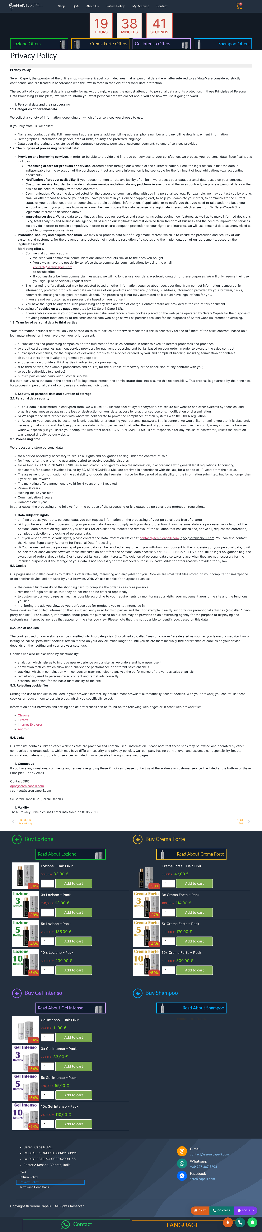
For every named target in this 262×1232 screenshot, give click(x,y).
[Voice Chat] (228, 1222)
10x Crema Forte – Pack (181, 953)
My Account (140, 6)
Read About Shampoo (203, 1008)
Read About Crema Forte (200, 854)
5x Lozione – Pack (56, 924)
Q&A (76, 6)
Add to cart (73, 883)
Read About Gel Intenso (60, 1008)
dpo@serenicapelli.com (27, 786)
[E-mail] (182, 1151)
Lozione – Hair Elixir (57, 866)
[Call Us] (240, 1222)
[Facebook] (182, 1176)
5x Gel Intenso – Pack (59, 1078)
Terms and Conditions (34, 1187)
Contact (162, 6)
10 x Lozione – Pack (57, 953)
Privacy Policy (29, 1182)
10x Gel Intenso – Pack (59, 1106)
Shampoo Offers (234, 44)
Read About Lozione (57, 854)
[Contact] (65, 1224)
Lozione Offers (26, 44)
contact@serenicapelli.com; (160, 538)
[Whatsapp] (182, 1163)
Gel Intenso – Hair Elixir (60, 1020)
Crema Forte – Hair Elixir (181, 866)
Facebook (198, 1174)
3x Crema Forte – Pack (180, 895)
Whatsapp (198, 1161)
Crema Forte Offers (108, 44)
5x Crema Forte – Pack (180, 924)
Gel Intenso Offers (152, 44)
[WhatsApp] (252, 1222)
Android (23, 729)
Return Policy (115, 6)
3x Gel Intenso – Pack (59, 1049)
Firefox (23, 720)
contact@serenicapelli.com (52, 267)
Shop (61, 6)
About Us (92, 6)
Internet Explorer (30, 724)
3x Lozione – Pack (56, 895)
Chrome (23, 715)
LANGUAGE (182, 1225)
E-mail (195, 1149)
